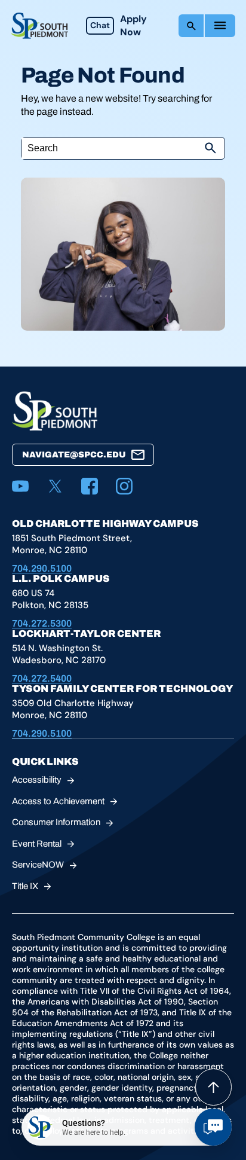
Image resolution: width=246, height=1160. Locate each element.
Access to (58, 801)
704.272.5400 (42, 678)
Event (36, 843)
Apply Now (133, 25)
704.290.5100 (42, 568)
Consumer (56, 822)
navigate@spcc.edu (74, 454)
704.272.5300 (42, 623)
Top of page (213, 1087)
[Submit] (210, 148)
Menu (220, 25)
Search (191, 25)
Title (25, 886)
